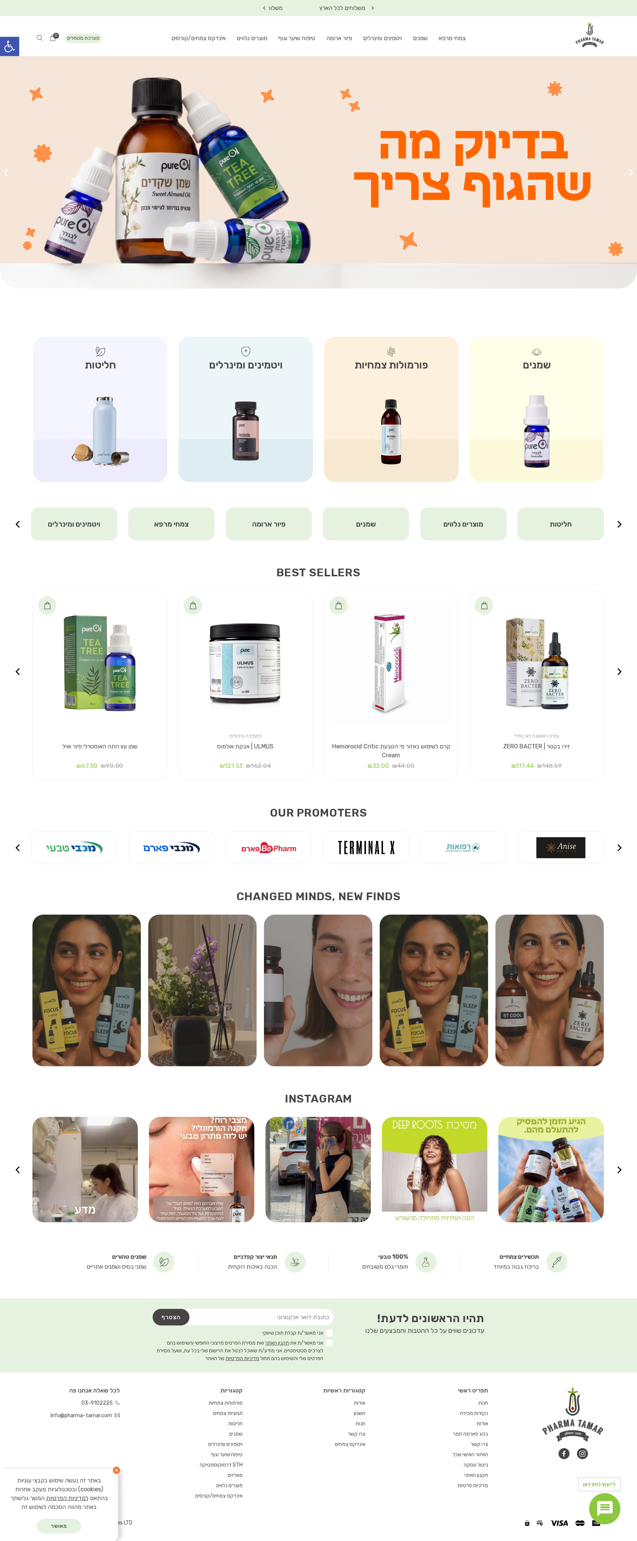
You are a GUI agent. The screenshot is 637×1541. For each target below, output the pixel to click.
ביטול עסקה (476, 1465)
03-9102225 (97, 1403)
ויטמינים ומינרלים (382, 38)
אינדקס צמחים (350, 1444)
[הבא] (6, 172)
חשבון (359, 1413)
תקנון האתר (277, 1343)
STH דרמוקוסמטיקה (221, 1465)
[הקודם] (631, 172)
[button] (9, 46)
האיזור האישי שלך (470, 1454)
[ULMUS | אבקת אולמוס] (245, 663)
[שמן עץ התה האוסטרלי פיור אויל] (99, 663)
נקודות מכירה (474, 1413)
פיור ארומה (339, 38)
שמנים (420, 38)
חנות (483, 1403)
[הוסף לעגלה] (484, 605)
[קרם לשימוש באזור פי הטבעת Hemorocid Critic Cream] (391, 663)
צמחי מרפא (452, 38)
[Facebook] (564, 1453)
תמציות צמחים (74, 524)
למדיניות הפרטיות (67, 1498)
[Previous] (373, 8)
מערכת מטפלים (83, 38)
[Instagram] (582, 1453)
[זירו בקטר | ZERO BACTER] (536, 663)
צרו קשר (479, 1444)
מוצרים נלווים (252, 38)
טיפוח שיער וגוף (296, 38)
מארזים (235, 1475)
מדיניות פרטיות (472, 1485)
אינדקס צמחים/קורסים (198, 38)
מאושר (59, 1526)
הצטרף (171, 1317)
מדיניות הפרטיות (242, 1358)
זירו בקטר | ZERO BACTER (536, 746)
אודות (482, 1424)
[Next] (264, 8)
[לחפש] (40, 38)
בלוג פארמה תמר (470, 1434)
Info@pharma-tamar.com (82, 1415)
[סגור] (116, 1470)
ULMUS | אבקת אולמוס (245, 746)
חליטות (235, 1424)
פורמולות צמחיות (226, 1403)
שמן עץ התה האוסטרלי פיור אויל (100, 746)
